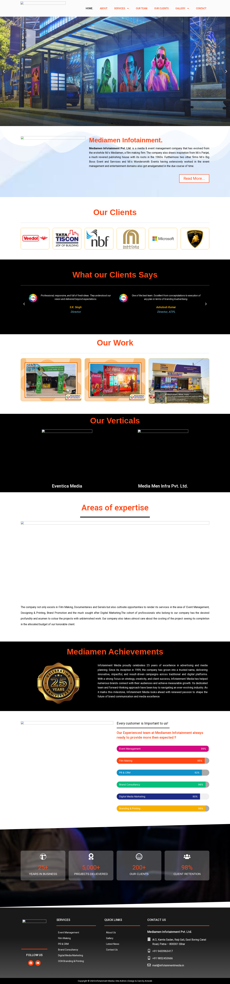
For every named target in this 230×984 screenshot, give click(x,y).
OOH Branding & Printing (71, 961)
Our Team (141, 8)
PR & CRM (63, 944)
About (103, 8)
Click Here (115, 114)
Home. (89, 8)
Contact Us (112, 949)
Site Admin (121, 981)
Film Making (64, 938)
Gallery (180, 8)
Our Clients (161, 8)
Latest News (112, 944)
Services (119, 8)
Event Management (68, 932)
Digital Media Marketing (70, 955)
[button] (4, 71)
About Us (111, 932)
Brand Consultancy (68, 949)
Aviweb (148, 981)
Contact (201, 8)
